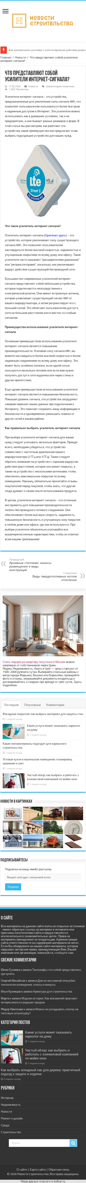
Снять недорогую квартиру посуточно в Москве (34, 662)
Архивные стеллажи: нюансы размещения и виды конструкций (30, 565)
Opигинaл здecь (55, 235)
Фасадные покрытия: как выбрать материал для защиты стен (43, 714)
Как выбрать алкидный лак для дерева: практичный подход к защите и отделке (40, 1072)
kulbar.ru (59, 1181)
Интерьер (7, 1097)
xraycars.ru (46, 1181)
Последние (11, 705)
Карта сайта (38, 1169)
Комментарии (55, 705)
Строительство (11, 1132)
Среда (5, 1125)
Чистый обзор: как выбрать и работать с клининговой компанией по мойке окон (51, 1054)
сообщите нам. (64, 952)
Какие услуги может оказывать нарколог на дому (48, 1034)
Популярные (32, 705)
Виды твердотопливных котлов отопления (54, 577)
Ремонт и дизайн (12, 1118)
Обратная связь (59, 1169)
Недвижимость (11, 1104)
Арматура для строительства (52, 991)
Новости (20, 57)
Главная (5, 57)
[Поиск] (73, 1143)
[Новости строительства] (43, 20)
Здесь (78, 682)
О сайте (22, 1169)
